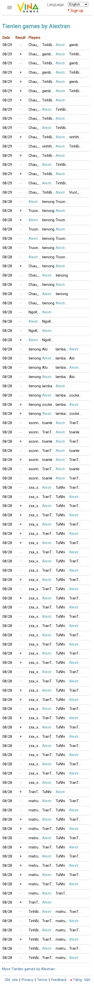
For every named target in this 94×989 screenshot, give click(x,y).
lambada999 (62, 349)
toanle (47, 423)
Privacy (27, 980)
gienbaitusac (76, 45)
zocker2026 (76, 395)
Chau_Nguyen (35, 45)
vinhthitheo (76, 137)
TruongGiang (62, 202)
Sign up (76, 10)
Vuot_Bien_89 (76, 192)
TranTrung (76, 423)
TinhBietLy (49, 45)
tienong (48, 202)
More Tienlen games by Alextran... (29, 969)
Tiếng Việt (81, 980)
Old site (11, 980)
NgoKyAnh (35, 312)
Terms (42, 980)
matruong (35, 801)
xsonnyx (35, 423)
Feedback (59, 980)
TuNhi (60, 487)
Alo (45, 349)
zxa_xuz (35, 487)
